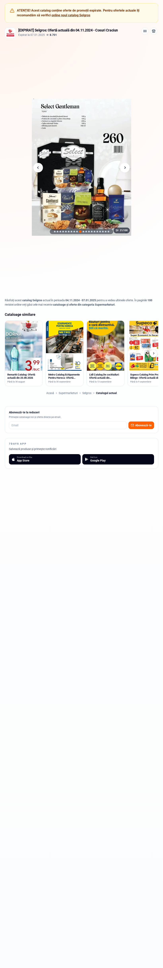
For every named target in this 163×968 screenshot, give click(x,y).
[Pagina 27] (97, 231)
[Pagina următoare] (125, 167)
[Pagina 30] (105, 231)
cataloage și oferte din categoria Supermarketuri (84, 304)
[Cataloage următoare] (153, 353)
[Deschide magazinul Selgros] (153, 31)
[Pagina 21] (80, 231)
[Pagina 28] (100, 231)
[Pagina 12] (54, 231)
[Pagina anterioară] (38, 167)
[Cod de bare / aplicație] (144, 31)
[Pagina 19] (74, 231)
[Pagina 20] (77, 231)
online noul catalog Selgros (70, 15)
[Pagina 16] (66, 231)
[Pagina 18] (71, 231)
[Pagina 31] (108, 231)
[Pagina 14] (60, 231)
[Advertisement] (81, 68)
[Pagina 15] (63, 231)
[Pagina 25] (91, 231)
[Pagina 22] (83, 231)
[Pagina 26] (94, 231)
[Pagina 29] (103, 231)
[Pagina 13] (57, 231)
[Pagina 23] (86, 231)
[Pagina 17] (68, 231)
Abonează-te (143, 425)
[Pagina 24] (89, 231)
